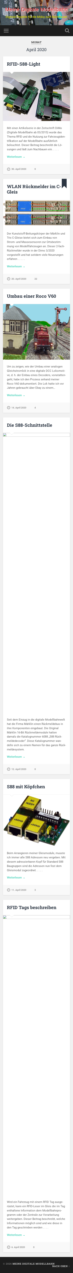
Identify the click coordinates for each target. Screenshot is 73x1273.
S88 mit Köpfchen (26, 787)
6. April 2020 (18, 1247)
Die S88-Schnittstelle (29, 425)
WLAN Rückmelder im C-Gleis (34, 189)
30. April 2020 (18, 169)
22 (35, 278)
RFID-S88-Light (23, 64)
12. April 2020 (18, 769)
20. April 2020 (18, 278)
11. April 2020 (18, 890)
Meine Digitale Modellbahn (36, 9)
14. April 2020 (18, 407)
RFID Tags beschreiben (31, 907)
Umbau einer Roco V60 (31, 296)
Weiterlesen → (16, 156)
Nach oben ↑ (61, 1266)
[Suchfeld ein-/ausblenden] (67, 30)
